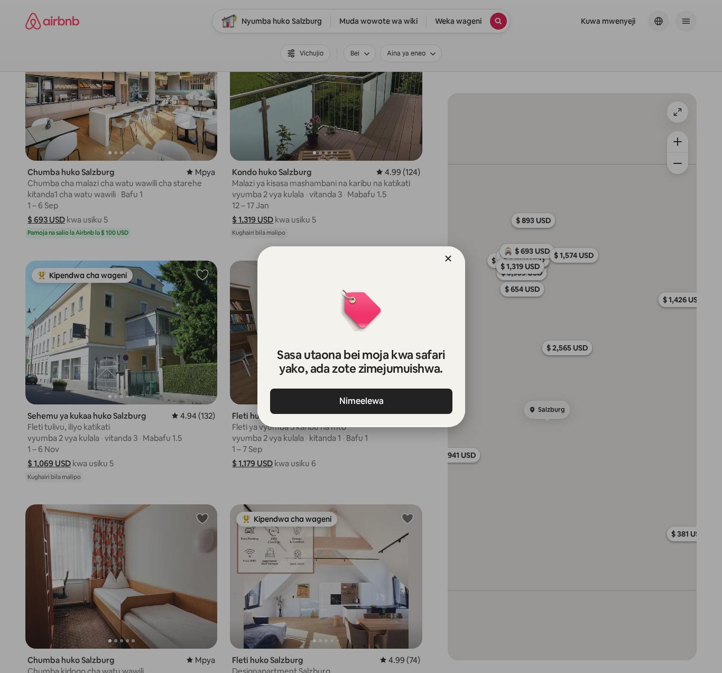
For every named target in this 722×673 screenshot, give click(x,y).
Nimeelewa (361, 401)
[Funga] (448, 258)
